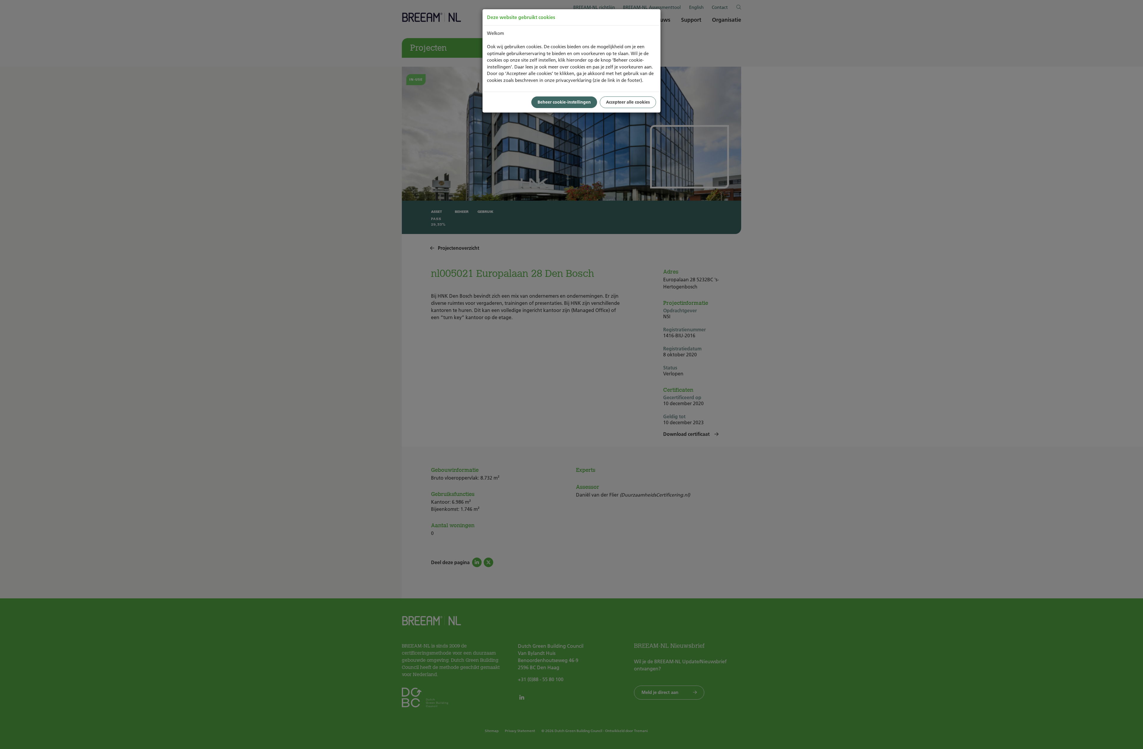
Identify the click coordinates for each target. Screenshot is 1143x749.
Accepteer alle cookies (628, 102)
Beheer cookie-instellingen (564, 102)
